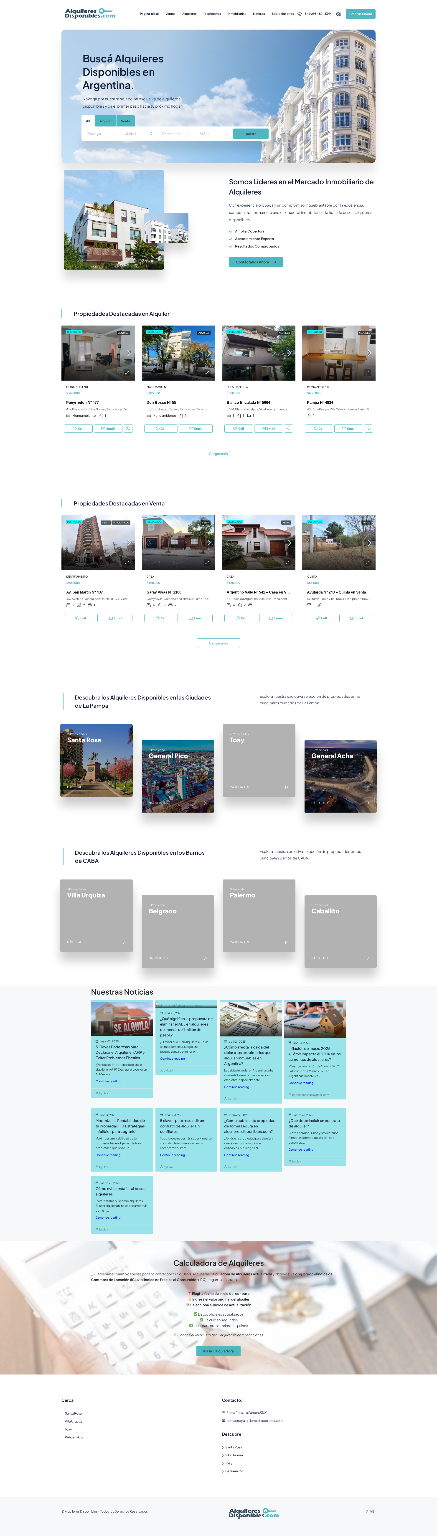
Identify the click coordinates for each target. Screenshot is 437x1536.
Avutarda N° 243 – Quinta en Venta (336, 592)
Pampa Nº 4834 (320, 402)
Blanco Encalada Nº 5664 (248, 402)
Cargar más (218, 453)
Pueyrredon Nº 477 (82, 402)
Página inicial (149, 13)
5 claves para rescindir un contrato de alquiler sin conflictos (182, 1126)
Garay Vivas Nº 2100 (164, 592)
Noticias (259, 13)
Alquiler (123, 332)
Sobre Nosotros (283, 13)
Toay (68, 1429)
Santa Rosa (73, 1413)
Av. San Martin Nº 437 (84, 592)
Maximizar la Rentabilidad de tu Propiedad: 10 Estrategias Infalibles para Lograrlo (120, 1126)
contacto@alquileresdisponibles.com (254, 1420)
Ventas (170, 13)
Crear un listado (360, 14)
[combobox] (101, 133)
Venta (106, 522)
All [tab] (88, 121)
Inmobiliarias (237, 13)
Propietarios (212, 13)
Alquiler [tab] (105, 121)
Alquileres (189, 13)
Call (81, 428)
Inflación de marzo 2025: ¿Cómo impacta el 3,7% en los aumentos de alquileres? (315, 1054)
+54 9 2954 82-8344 (317, 13)
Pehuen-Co (74, 1437)
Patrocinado (121, 522)
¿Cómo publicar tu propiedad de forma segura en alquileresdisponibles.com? (250, 1126)
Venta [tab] (125, 121)
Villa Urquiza (73, 1421)
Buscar (251, 133)
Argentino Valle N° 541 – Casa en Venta (260, 592)
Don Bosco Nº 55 (161, 402)
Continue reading (108, 1081)
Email (110, 428)
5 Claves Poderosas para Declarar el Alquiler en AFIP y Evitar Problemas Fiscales (120, 1052)
